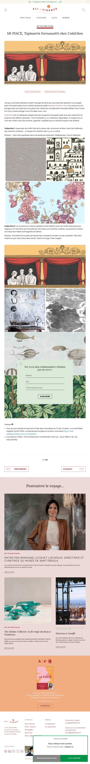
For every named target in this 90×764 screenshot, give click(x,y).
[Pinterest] (5, 751)
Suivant (67, 469)
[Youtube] (18, 751)
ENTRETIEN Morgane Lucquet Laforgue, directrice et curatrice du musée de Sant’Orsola (44, 559)
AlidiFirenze (45, 9)
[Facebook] (22, 751)
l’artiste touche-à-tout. (58, 106)
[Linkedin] (9, 751)
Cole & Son (8, 115)
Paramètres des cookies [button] (47, 758)
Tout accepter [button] (74, 758)
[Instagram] (13, 751)
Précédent (20, 469)
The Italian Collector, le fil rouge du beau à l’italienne (27, 633)
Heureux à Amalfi (65, 633)
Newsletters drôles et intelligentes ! (45, 2)
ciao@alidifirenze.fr (72, 723)
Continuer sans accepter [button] (60, 738)
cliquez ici (68, 747)
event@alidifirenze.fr (73, 733)
